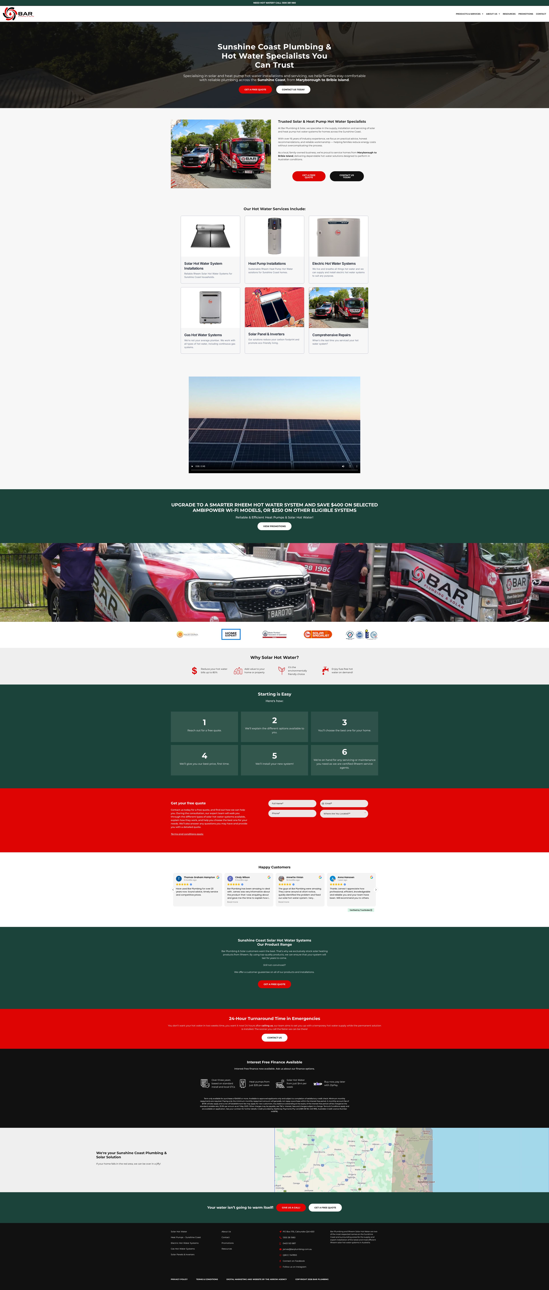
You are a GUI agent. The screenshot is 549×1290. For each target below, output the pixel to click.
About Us (491, 14)
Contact (541, 14)
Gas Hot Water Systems (183, 1248)
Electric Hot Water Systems (185, 1243)
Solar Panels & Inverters (182, 1254)
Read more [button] (232, 902)
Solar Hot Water (179, 1231)
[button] (376, 890)
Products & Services (468, 14)
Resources (509, 14)
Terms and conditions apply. (187, 834)
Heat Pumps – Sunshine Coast (186, 1237)
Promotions (525, 14)
